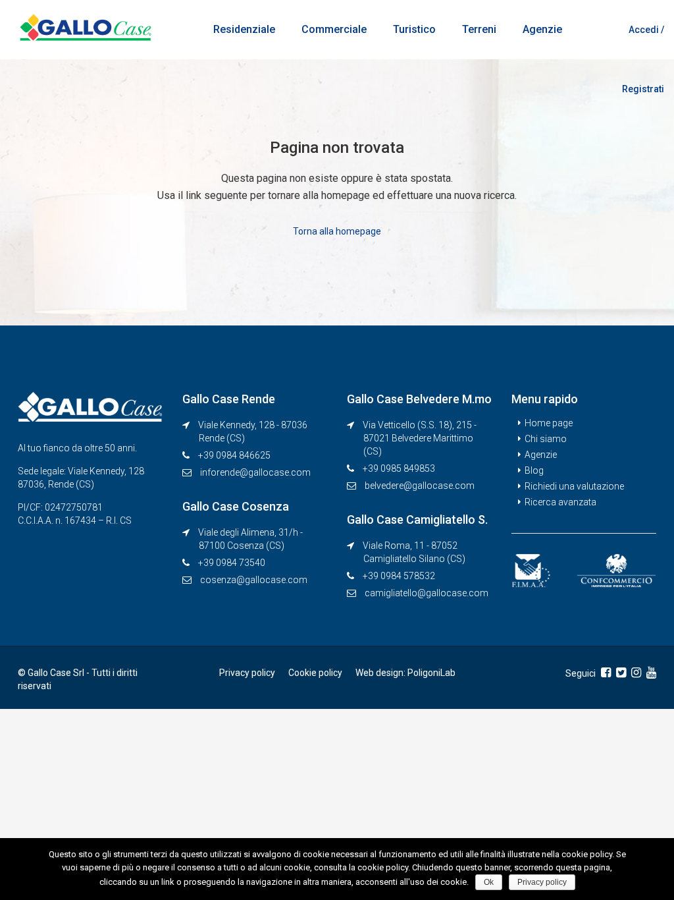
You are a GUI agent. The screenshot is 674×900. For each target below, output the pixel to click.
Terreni (479, 29)
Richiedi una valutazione (574, 486)
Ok (489, 882)
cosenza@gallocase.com (253, 580)
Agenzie (542, 29)
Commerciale (334, 29)
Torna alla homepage (337, 231)
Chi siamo (546, 439)
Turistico (414, 29)
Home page (549, 423)
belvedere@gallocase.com (420, 485)
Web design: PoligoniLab (405, 672)
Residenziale (244, 29)
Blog (534, 470)
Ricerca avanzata (560, 502)
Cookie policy (315, 672)
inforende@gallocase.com (255, 472)
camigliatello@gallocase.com (426, 593)
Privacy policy (247, 672)
